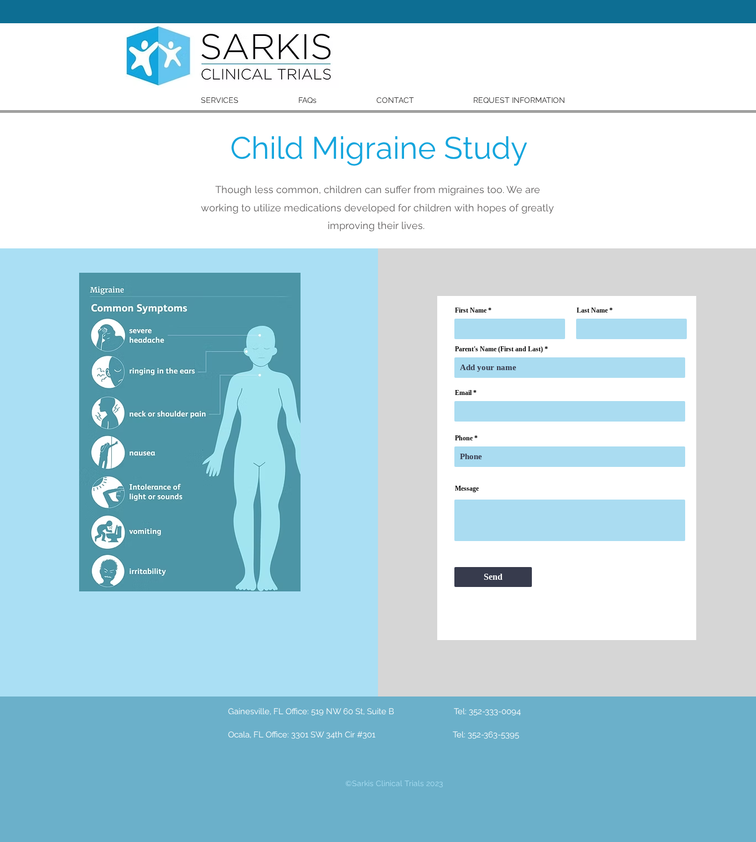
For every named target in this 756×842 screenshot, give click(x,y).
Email (463, 392)
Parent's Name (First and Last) (499, 349)
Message (467, 488)
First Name (470, 310)
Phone (464, 438)
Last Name (592, 310)
